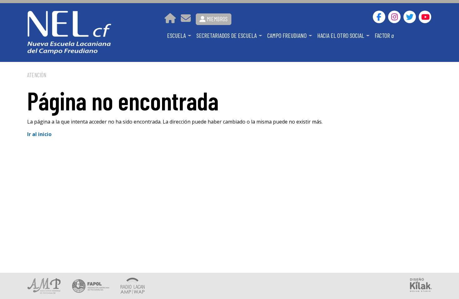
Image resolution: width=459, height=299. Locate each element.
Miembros (216, 19)
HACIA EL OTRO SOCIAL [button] (341, 35)
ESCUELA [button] (177, 35)
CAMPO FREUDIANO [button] (287, 35)
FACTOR (384, 35)
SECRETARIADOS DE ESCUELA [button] (227, 35)
